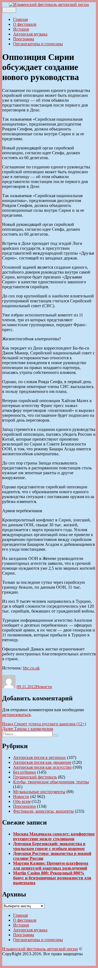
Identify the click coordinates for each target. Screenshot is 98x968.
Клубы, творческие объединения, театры (51, 782)
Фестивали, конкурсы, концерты (43, 811)
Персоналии (24, 806)
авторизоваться (16, 714)
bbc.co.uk (31, 668)
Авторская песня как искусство (42, 767)
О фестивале (24, 24)
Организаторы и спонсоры (38, 43)
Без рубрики (24, 772)
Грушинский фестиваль (35, 777)
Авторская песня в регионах (39, 757)
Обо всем (21, 801)
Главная (20, 19)
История (21, 29)
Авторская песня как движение (42, 762)
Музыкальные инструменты (39, 791)
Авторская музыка (30, 34)
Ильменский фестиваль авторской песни (40, 949)
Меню (9, 10)
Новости (44, 686)
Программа (23, 39)
